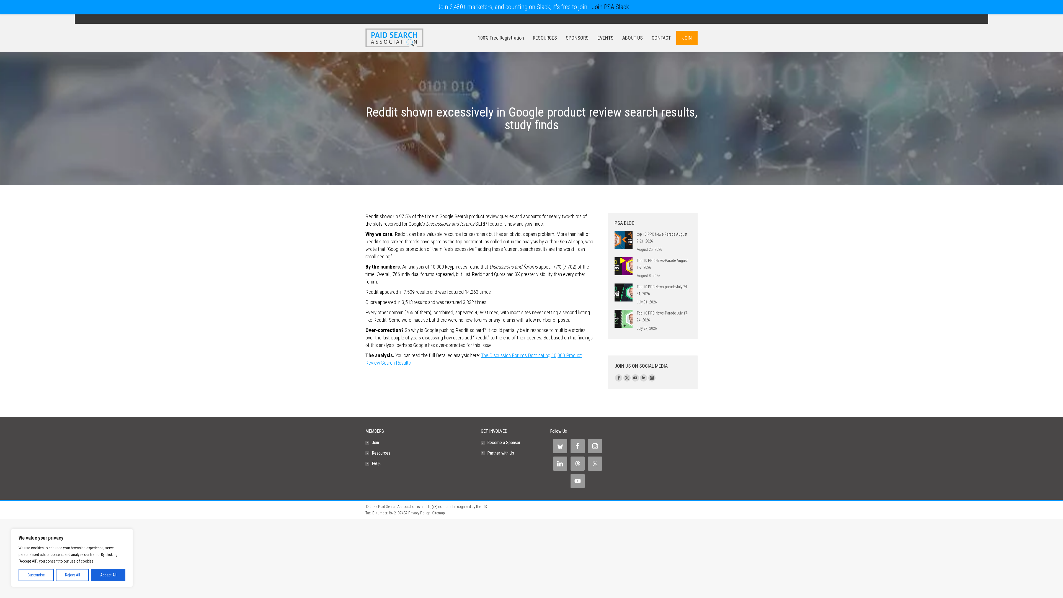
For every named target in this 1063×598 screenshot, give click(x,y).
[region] (72, 558)
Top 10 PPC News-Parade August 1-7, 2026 (662, 264)
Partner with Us (500, 453)
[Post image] (624, 240)
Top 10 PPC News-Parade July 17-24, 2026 (662, 316)
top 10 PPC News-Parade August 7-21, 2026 (662, 237)
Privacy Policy (419, 513)
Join (375, 442)
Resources (381, 453)
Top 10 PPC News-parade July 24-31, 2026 (662, 290)
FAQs (376, 463)
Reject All (72, 575)
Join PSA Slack (610, 7)
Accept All (108, 575)
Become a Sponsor (503, 442)
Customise (36, 575)
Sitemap (438, 513)
